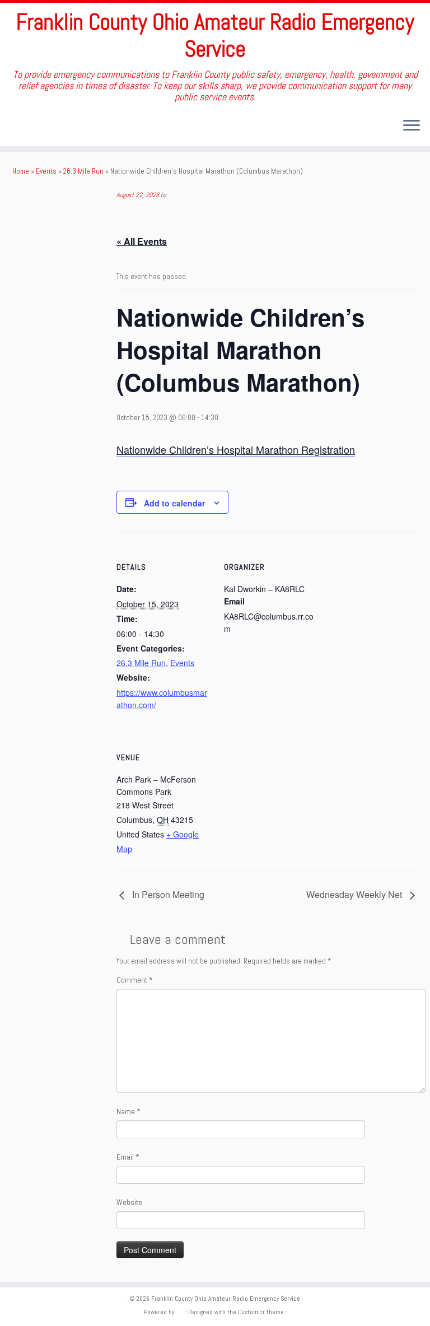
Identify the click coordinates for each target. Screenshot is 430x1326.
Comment (134, 980)
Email (127, 1157)
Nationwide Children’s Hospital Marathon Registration (235, 449)
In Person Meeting (167, 894)
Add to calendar (174, 503)
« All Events (141, 241)
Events (46, 171)
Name (128, 1111)
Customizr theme (261, 1312)
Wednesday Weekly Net (355, 894)
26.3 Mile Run (83, 171)
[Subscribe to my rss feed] (20, 126)
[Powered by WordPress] (180, 1310)
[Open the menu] (411, 126)
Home (20, 171)
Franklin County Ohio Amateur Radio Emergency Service (215, 36)
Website (129, 1202)
